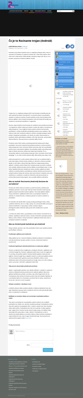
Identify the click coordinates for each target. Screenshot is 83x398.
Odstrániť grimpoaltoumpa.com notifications (68, 123)
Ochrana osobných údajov (38, 364)
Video (31, 11)
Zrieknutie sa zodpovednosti (39, 368)
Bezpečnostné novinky (16, 11)
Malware (25, 46)
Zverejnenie (35, 371)
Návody (26, 11)
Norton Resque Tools (64, 67)
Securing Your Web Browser (65, 77)
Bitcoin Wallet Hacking (64, 53)
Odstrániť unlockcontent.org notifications (67, 131)
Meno (28, 345)
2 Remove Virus (13, 4)
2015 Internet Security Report (65, 80)
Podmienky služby (36, 366)
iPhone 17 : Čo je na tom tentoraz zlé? (67, 101)
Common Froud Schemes (65, 74)
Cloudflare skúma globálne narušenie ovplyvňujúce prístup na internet (68, 94)
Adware (49, 11)
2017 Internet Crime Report (65, 70)
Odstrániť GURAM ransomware (67, 108)
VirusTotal (28, 318)
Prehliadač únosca (40, 11)
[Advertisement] (41, 25)
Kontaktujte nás (36, 362)
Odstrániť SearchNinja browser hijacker (67, 115)
